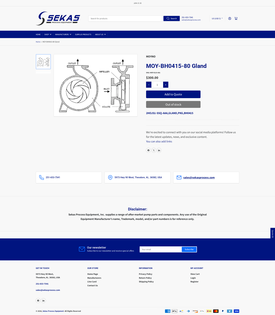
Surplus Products (83, 34)
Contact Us (92, 285)
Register (194, 281)
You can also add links (159, 141)
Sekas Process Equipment (53, 311)
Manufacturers (62, 34)
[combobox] (134, 18)
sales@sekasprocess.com (191, 20)
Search (174, 18)
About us (99, 34)
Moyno (151, 56)
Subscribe (189, 249)
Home (38, 34)
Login (193, 277)
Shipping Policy (146, 281)
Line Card (92, 281)
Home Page (92, 274)
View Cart (195, 274)
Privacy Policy (145, 274)
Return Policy (145, 277)
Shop (46, 34)
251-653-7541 (42, 283)
